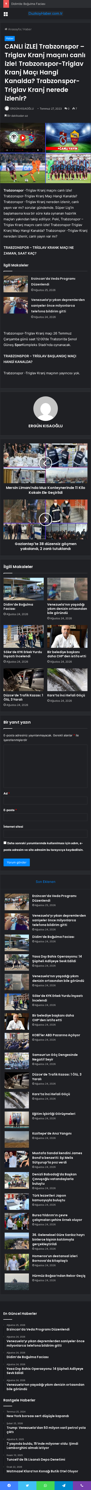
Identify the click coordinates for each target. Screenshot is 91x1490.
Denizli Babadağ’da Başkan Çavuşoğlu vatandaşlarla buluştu (54, 1179)
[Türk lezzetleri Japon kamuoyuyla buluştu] (17, 1201)
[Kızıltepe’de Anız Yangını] (17, 1139)
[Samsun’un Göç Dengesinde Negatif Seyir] (17, 1061)
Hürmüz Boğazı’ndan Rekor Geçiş (58, 1275)
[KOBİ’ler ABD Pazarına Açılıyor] (17, 1041)
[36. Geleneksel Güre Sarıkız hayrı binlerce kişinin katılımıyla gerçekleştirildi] (17, 1241)
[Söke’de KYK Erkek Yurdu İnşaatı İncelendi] (24, 636)
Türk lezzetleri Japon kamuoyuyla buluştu (49, 1197)
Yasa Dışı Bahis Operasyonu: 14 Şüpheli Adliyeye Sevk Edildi (57, 958)
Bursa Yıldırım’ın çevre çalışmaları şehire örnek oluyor (57, 1217)
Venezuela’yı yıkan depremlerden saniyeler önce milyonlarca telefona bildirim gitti (58, 306)
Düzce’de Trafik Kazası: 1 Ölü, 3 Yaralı (23, 697)
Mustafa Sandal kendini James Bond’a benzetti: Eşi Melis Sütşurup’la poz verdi (57, 1158)
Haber (27, 29)
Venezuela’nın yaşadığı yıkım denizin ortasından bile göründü (67, 608)
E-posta (10, 810)
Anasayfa (14, 29)
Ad (7, 793)
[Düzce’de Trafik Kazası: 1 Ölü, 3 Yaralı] (24, 679)
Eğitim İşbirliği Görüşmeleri (53, 1114)
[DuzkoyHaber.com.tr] (45, 13)
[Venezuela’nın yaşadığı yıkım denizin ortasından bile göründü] (67, 589)
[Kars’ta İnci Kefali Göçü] (67, 679)
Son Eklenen (45, 882)
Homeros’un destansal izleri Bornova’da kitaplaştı (55, 1258)
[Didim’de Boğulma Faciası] (24, 589)
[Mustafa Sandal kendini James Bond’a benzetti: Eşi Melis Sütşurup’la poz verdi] (17, 1159)
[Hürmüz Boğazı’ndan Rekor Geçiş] (17, 1281)
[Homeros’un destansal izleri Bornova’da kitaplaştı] (17, 1262)
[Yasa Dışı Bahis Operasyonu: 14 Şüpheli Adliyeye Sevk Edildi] (17, 962)
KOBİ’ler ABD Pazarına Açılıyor (56, 1035)
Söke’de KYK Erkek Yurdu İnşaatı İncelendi (23, 654)
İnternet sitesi (13, 826)
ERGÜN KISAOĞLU (22, 108)
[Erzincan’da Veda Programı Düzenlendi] (16, 284)
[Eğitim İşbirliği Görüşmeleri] (17, 1120)
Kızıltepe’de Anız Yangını (52, 1133)
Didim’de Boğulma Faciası (28, 4)
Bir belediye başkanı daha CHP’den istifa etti (66, 654)
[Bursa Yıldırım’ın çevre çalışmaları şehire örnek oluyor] (17, 1221)
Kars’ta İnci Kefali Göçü (66, 695)
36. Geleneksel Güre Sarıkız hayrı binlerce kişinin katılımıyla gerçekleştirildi (58, 1239)
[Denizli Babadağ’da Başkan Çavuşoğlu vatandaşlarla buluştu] (17, 1180)
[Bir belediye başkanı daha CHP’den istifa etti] (67, 636)
